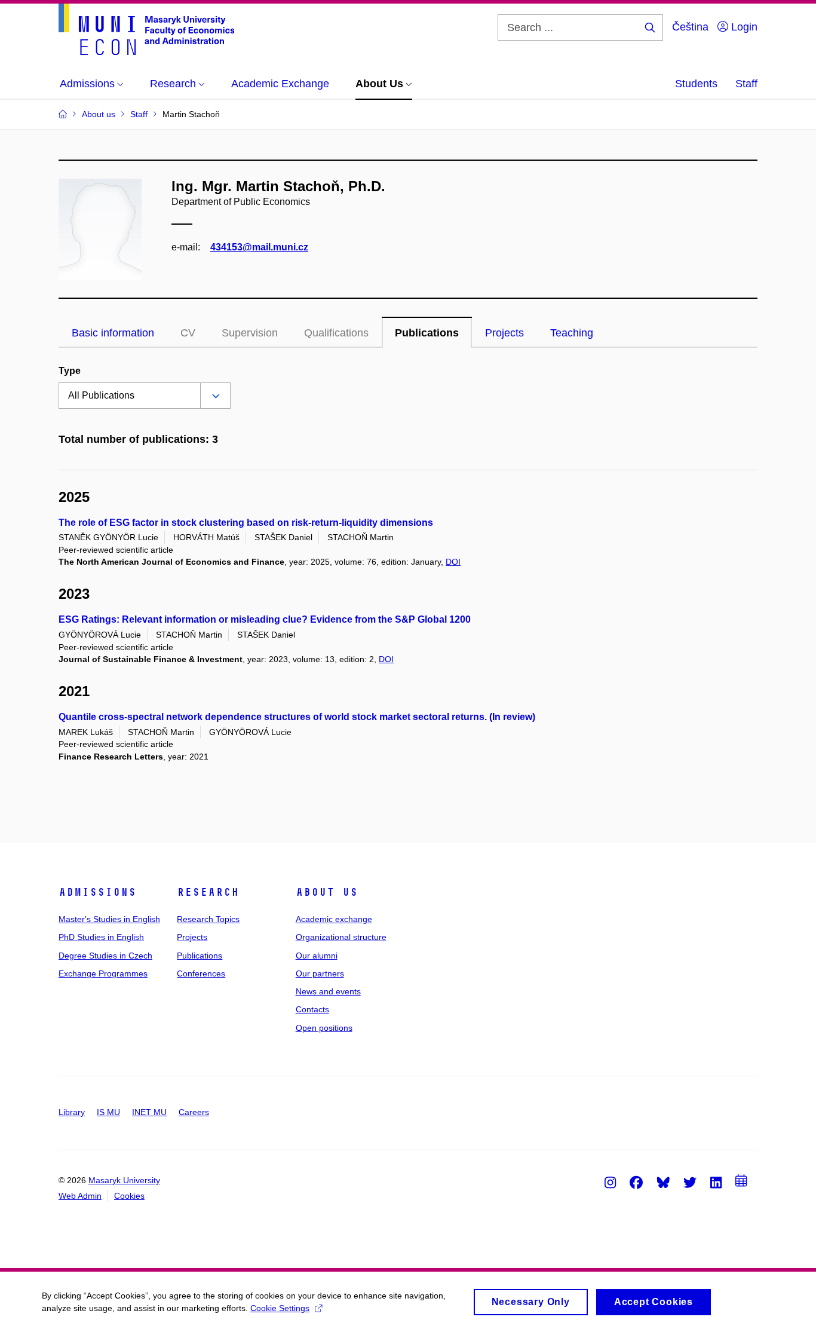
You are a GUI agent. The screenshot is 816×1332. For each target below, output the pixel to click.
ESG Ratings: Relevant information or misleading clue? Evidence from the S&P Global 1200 (265, 619)
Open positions (324, 1028)
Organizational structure (341, 937)
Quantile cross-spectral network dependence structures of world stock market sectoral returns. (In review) (297, 717)
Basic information (113, 333)
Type (70, 371)
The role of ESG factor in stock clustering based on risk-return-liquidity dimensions (246, 523)
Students (696, 84)
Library (72, 1112)
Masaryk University (124, 1180)
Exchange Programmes (103, 973)
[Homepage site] (146, 29)
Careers (194, 1112)
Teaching (571, 333)
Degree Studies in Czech (105, 955)
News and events (328, 991)
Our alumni (317, 955)
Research (208, 892)
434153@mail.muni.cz (259, 247)
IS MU (108, 1112)
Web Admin (80, 1196)
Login (742, 27)
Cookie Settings (279, 1308)
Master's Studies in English (109, 919)
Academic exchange (334, 919)
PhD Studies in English (101, 937)
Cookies (129, 1196)
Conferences (201, 973)
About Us (327, 892)
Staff (746, 84)
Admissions (97, 892)
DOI (453, 562)
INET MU (149, 1112)
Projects (504, 333)
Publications (427, 333)
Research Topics (208, 919)
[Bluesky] (663, 1182)
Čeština (690, 27)
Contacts (312, 1009)
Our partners (320, 973)
